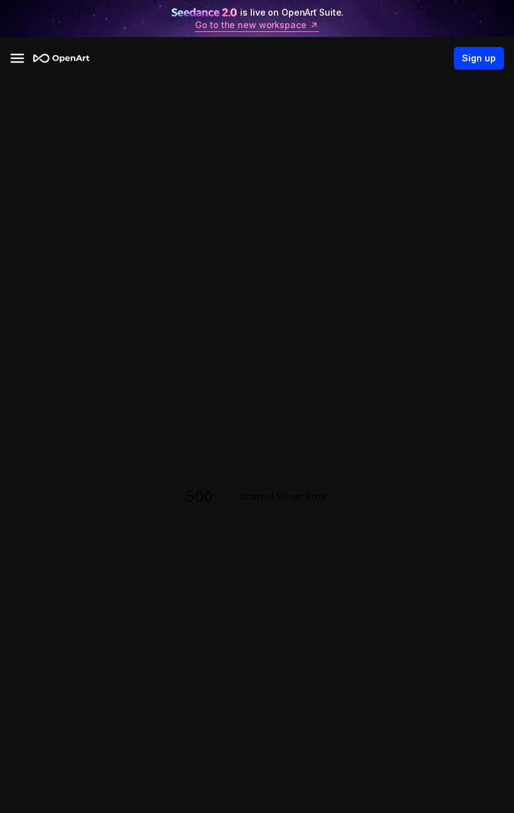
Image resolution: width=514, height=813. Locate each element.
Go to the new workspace (250, 25)
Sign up (479, 58)
